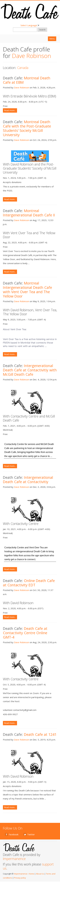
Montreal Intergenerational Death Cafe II (29, 212)
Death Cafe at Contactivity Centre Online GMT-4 (25, 633)
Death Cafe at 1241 (40, 734)
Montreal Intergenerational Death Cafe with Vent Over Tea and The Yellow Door (27, 290)
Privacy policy (20, 877)
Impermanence (14, 858)
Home (31, 873)
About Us (40, 873)
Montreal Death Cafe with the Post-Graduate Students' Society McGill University (27, 128)
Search (42, 29)
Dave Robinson (21, 87)
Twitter (31, 834)
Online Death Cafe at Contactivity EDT (29, 582)
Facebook (13, 834)
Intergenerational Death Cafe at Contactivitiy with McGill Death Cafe (30, 370)
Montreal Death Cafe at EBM (26, 80)
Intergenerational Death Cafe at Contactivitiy (28, 479)
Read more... (10, 110)
